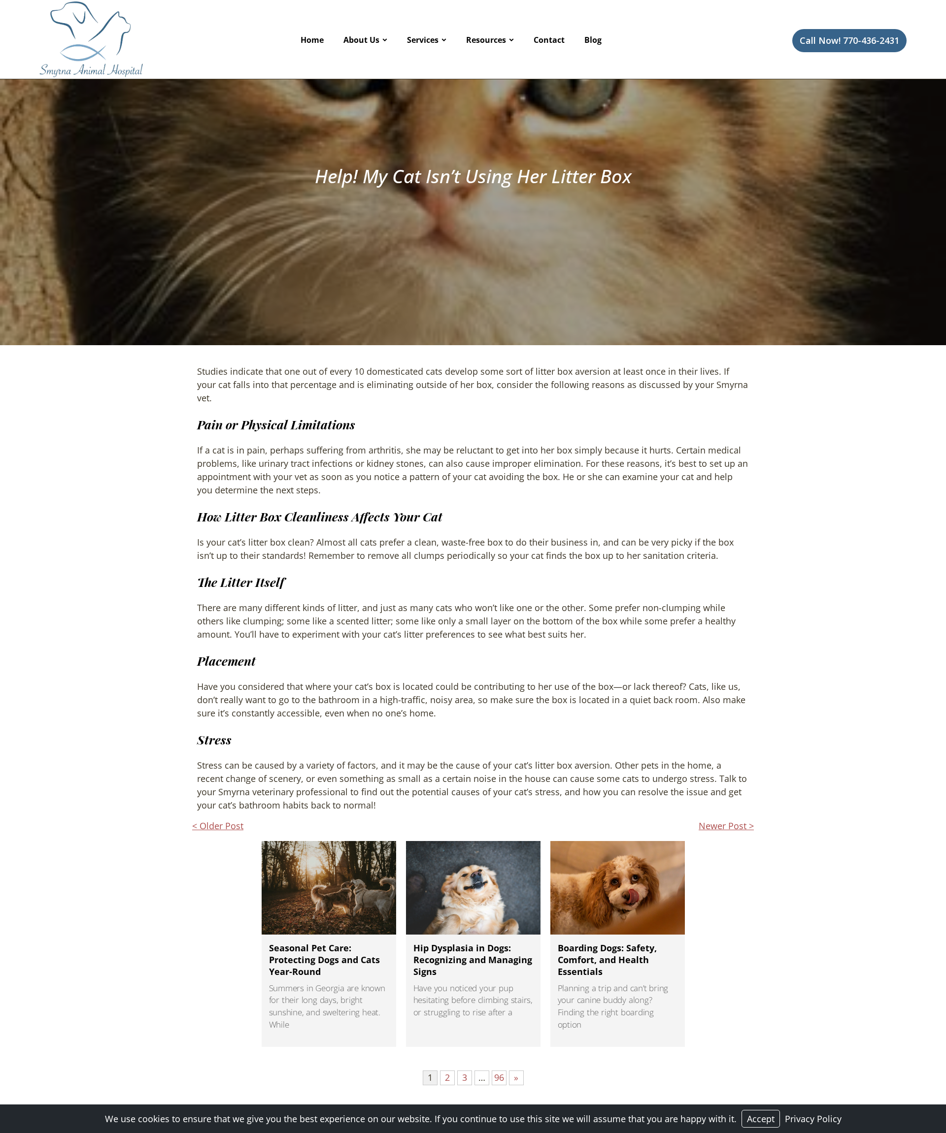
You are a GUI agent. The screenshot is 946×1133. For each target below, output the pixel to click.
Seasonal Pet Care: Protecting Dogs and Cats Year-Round (324, 959)
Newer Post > (726, 826)
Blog (593, 39)
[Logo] (91, 39)
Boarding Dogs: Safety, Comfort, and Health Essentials (607, 959)
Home (312, 39)
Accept (761, 1119)
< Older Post (217, 826)
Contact (549, 39)
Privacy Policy (813, 1119)
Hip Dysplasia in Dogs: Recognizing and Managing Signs (472, 959)
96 (499, 1077)
